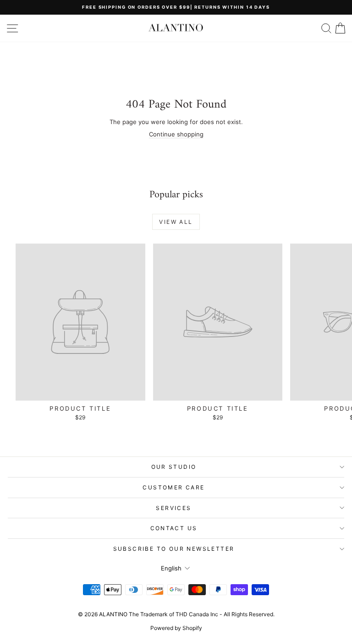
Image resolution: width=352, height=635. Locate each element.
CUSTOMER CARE (173, 487)
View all (175, 221)
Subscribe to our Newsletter (174, 548)
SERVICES (173, 508)
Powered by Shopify (176, 627)
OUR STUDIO (174, 466)
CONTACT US (174, 528)
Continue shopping (176, 134)
